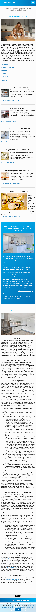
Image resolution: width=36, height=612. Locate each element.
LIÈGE (4, 74)
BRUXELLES (5, 64)
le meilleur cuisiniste (11, 567)
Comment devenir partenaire (18, 600)
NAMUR (4, 70)
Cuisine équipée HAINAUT (10, 121)
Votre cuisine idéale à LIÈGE (10, 100)
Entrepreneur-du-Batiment (12, 579)
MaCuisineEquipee (9, 3)
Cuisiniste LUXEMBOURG (9, 142)
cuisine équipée (5, 559)
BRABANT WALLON (8, 67)
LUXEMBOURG (6, 80)
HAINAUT (5, 77)
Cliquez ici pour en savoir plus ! (11, 216)
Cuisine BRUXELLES (8, 163)
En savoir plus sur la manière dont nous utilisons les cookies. (18, 606)
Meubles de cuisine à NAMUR (11, 183)
